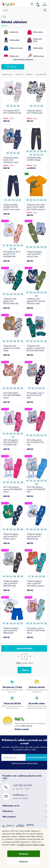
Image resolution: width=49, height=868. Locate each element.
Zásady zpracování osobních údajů (24, 763)
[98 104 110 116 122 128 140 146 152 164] (36, 139)
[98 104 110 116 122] (13, 186)
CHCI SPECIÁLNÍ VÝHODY (36, 757)
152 (38, 155)
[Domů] (3, 17)
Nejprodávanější (40, 74)
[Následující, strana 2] (24, 656)
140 (31, 155)
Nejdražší (29, 74)
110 (11, 106)
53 (30, 656)
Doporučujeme (8, 74)
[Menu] (44, 3)
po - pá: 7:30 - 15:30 (22, 787)
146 (34, 155)
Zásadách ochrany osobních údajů (30, 844)
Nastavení (23, 861)
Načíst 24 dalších (24, 648)
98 (27, 151)
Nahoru (25, 670)
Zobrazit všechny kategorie (23, 59)
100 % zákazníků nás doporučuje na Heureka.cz (36, 689)
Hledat (45, 10)
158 (14, 249)
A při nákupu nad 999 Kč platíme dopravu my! (12, 689)
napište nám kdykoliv (21, 796)
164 (41, 155)
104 (7, 106)
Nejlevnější (19, 74)
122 (41, 151)
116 (14, 106)
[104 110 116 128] (13, 92)
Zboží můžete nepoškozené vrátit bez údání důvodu (12, 705)
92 (4, 245)
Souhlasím (23, 853)
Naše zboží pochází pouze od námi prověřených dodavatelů (37, 705)
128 (18, 106)
